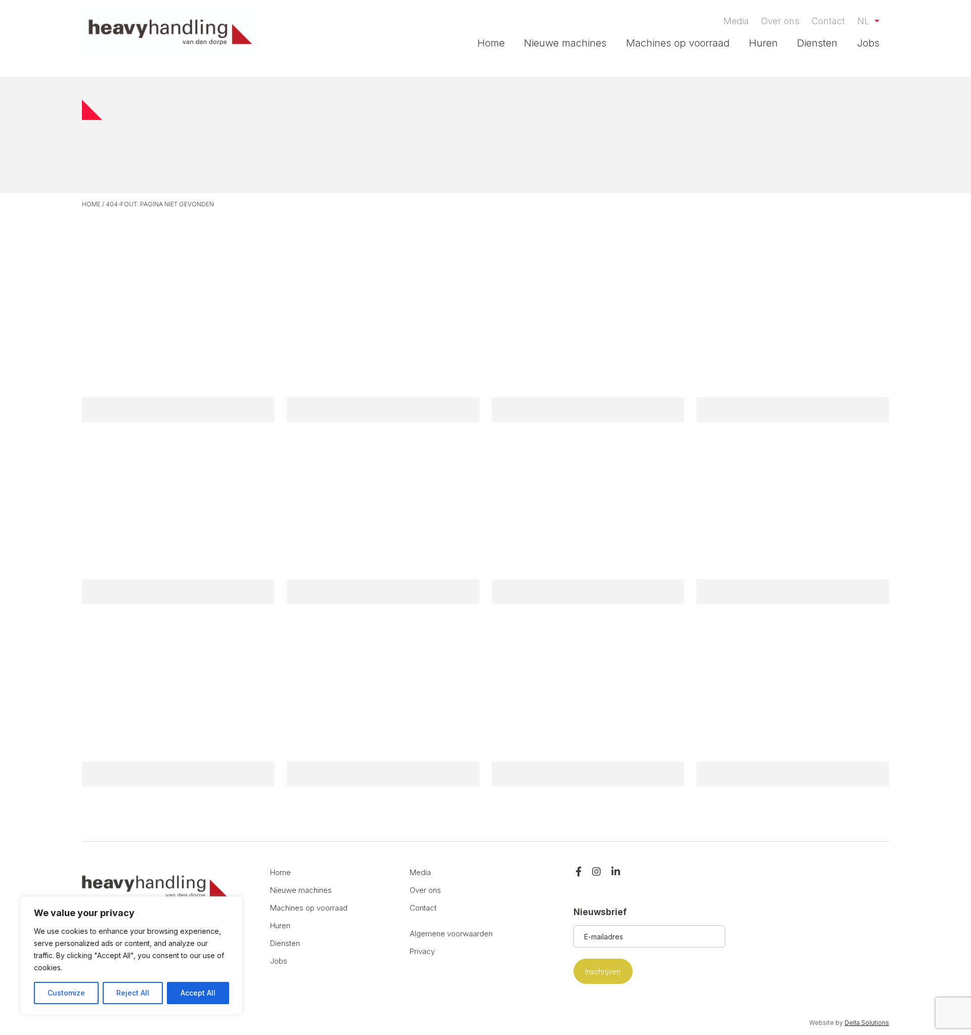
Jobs (868, 43)
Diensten (817, 43)
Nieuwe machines (565, 43)
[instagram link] (596, 872)
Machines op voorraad (678, 43)
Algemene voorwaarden (451, 933)
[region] (131, 955)
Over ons (780, 21)
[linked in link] (615, 872)
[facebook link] (578, 872)
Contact (828, 21)
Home (491, 43)
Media (736, 21)
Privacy (422, 951)
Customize (66, 992)
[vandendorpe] (170, 32)
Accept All (198, 992)
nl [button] (864, 21)
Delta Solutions (867, 1022)
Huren (763, 43)
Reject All (132, 992)
